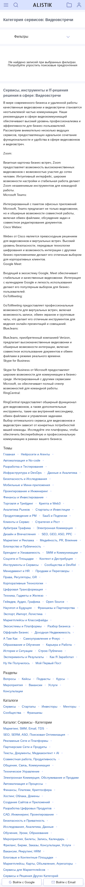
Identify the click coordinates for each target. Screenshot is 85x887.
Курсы (60, 679)
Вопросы (9, 679)
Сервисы (9, 706)
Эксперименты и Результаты (23, 657)
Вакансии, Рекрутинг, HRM (22, 851)
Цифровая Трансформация (23, 589)
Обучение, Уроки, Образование (25, 833)
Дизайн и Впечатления (19, 534)
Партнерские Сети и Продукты (25, 747)
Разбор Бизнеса (59, 626)
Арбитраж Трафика (17, 528)
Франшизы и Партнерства (56, 608)
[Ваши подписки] (69, 5)
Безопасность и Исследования (25, 479)
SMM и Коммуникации (62, 552)
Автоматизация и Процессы (23, 783)
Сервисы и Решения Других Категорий (30, 876)
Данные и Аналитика (62, 472)
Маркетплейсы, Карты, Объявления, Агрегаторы (38, 863)
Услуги (53, 685)
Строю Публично (50, 651)
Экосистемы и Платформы (22, 626)
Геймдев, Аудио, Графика (21, 601)
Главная (9, 454)
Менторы (69, 706)
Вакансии (35, 685)
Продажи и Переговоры (52, 571)
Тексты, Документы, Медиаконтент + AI (31, 753)
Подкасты (43, 679)
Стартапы (29, 706)
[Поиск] (16, 5)
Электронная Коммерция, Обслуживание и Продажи (41, 777)
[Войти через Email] (53, 882)
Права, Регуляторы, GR (20, 577)
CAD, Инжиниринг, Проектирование (28, 814)
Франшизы (34, 712)
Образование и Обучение (21, 644)
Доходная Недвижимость (52, 632)
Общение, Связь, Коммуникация (26, 765)
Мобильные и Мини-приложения (26, 485)
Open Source (55, 601)
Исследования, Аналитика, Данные (28, 826)
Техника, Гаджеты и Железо (23, 595)
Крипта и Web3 (50, 503)
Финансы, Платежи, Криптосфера (27, 790)
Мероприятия (13, 685)
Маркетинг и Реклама (18, 540)
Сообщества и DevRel (60, 565)
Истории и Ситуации (17, 651)
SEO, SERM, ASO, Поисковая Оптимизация (34, 734)
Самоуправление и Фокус (41, 638)
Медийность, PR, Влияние (58, 540)
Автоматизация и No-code (21, 460)
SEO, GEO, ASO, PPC (57, 534)
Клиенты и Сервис (16, 522)
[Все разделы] (6, 5)
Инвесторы (49, 706)
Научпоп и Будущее (17, 608)
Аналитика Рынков (16, 509)
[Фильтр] (68, 36)
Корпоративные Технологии (23, 583)
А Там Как (10, 638)
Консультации (13, 691)
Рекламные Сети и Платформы (25, 740)
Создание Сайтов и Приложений (26, 802)
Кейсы (26, 679)
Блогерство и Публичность (22, 546)
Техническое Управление (21, 771)
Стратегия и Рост (47, 522)
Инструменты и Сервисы (21, 565)
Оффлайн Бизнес (16, 632)
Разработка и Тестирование (23, 466)
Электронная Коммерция (55, 528)
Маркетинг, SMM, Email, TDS (23, 728)
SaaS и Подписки (54, 515)
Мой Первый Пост (48, 663)
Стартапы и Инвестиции (53, 509)
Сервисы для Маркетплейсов (24, 869)
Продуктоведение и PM (20, 515)
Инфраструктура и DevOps (22, 472)
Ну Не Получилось (16, 663)
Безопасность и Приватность (23, 820)
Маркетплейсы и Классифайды (25, 620)
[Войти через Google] (10, 882)
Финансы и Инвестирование (23, 497)
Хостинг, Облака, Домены (21, 796)
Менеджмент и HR (16, 571)
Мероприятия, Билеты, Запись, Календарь (33, 839)
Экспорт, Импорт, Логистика (22, 614)
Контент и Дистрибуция (56, 558)
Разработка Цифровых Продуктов (27, 808)
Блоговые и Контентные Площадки (28, 857)
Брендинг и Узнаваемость (21, 552)
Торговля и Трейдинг (18, 503)
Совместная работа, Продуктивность (29, 759)
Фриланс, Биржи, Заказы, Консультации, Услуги (37, 845)
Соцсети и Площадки (18, 558)
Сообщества (12, 712)
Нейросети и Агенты (35, 454)
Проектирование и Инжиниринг (25, 491)
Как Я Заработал (62, 657)
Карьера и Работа (59, 644)
